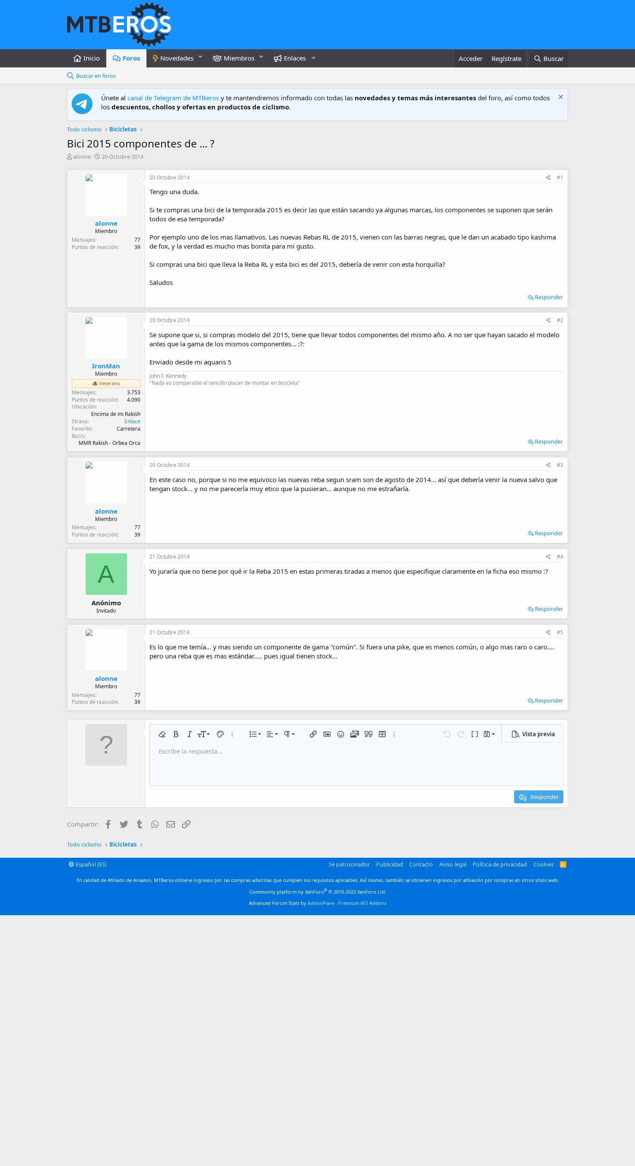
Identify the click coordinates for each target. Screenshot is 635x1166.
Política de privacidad (500, 864)
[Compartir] (548, 178)
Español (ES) (90, 864)
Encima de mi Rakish (115, 414)
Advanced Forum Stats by (318, 903)
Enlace (132, 421)
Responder (549, 297)
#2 (560, 320)
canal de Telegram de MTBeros (173, 97)
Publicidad (389, 864)
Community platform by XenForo (317, 891)
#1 (560, 177)
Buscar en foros (96, 76)
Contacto (421, 864)
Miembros (239, 58)
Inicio (91, 58)
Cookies (543, 864)
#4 (560, 556)
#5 (560, 632)
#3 (560, 465)
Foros (131, 58)
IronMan (106, 365)
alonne (82, 156)
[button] (200, 56)
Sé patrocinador (349, 864)
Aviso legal (453, 864)
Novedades (177, 58)
